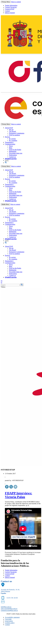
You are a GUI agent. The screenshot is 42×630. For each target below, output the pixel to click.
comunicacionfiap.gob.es (9, 610)
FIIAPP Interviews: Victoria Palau (18, 495)
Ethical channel (10, 13)
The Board (12, 131)
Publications (13, 155)
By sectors (12, 139)
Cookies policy (10, 623)
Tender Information (11, 5)
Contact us (12, 157)
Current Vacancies (11, 7)
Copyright (8, 619)
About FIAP (9, 128)
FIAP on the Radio (15, 149)
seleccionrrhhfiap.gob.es (9, 608)
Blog (10, 148)
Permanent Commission (16, 133)
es (1, 282)
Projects (7, 137)
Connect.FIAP (9, 9)
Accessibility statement (12, 617)
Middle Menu (5, 204)
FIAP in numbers (14, 135)
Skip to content (16, 2)
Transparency (9, 142)
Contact (7, 11)
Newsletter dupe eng (15, 153)
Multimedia (12, 151)
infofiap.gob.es (6, 607)
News (11, 146)
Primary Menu (6, 2)
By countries (13, 140)
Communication (10, 144)
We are (11, 129)
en (1, 281)
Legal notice (9, 621)
